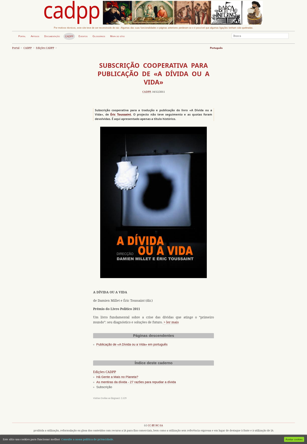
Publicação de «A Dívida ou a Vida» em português (132, 344)
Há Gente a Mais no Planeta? (117, 377)
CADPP (69, 36)
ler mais (172, 322)
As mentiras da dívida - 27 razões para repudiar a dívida (136, 382)
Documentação (52, 36)
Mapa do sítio (117, 36)
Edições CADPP (45, 48)
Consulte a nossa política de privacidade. (87, 439)
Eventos (83, 36)
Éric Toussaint (120, 114)
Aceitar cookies (294, 439)
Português (216, 47)
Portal (22, 36)
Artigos (35, 36)
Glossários (99, 36)
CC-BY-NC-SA (155, 425)
